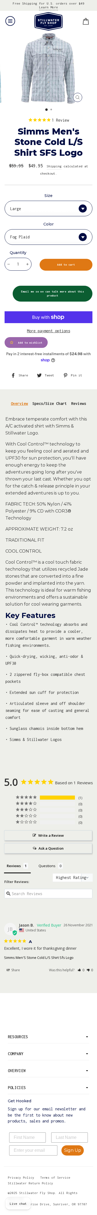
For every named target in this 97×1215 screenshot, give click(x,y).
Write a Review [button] (51, 835)
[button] (81, 970)
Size (48, 195)
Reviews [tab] (78, 403)
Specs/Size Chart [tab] (49, 403)
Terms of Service (55, 1177)
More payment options (48, 331)
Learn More (48, 7)
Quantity (18, 252)
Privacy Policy (21, 1177)
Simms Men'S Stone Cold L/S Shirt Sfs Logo (39, 957)
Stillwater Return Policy (30, 1183)
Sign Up (72, 1150)
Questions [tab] (47, 865)
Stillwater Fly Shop (48, 21)
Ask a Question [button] (51, 848)
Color (48, 224)
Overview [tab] (19, 403)
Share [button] (15, 970)
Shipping (54, 166)
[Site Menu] (10, 21)
